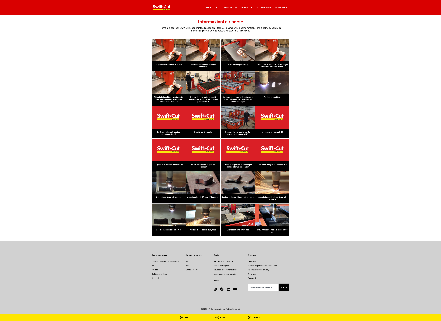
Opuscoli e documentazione (225, 270)
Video (154, 266)
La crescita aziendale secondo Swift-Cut (203, 66)
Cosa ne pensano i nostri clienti (165, 261)
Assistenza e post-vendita (225, 274)
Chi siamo (252, 261)
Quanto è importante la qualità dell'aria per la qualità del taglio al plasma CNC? (203, 99)
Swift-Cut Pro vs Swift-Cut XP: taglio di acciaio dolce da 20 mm (272, 66)
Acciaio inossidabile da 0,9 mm (203, 230)
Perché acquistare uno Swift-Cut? (262, 266)
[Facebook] (221, 289)
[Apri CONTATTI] (251, 7)
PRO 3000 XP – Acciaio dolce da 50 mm (272, 231)
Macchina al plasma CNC (272, 132)
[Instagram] (215, 289)
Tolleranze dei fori (272, 97)
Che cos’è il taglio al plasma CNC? (272, 165)
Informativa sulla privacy (258, 270)
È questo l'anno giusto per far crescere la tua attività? (238, 133)
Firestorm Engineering (238, 65)
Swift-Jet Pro (192, 270)
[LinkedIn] (228, 289)
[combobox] (263, 287)
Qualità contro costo (203, 132)
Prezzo (155, 270)
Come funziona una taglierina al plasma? (203, 166)
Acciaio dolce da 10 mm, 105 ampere (238, 197)
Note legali (252, 274)
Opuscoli (155, 278)
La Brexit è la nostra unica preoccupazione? (168, 133)
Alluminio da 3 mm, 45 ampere (169, 197)
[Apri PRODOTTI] (216, 7)
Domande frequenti (222, 266)
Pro (187, 261)
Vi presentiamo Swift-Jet (238, 230)
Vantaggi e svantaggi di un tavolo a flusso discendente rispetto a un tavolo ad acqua (238, 99)
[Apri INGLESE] (287, 7)
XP (187, 266)
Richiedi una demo (159, 274)
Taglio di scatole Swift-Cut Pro (168, 65)
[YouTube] (235, 289)
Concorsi (252, 278)
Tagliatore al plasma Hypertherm (168, 165)
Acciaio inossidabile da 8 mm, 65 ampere (272, 198)
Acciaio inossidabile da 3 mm (168, 230)
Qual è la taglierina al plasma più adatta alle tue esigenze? (238, 166)
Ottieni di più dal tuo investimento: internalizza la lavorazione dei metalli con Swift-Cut (168, 99)
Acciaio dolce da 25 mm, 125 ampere (203, 197)
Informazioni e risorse (223, 261)
